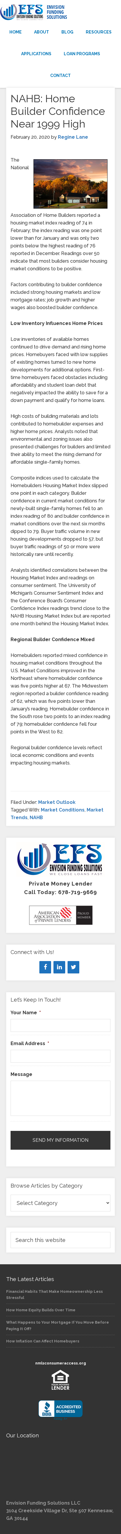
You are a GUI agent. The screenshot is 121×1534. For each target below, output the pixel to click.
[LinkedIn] (59, 967)
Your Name (26, 1012)
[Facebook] (45, 967)
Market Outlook (56, 802)
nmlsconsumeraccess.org (60, 1363)
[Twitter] (73, 967)
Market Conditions (63, 810)
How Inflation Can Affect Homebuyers (42, 1341)
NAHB (36, 817)
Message (21, 1074)
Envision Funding (60, 12)
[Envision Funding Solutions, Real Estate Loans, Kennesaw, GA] (60, 1410)
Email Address (30, 1043)
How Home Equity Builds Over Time (40, 1310)
